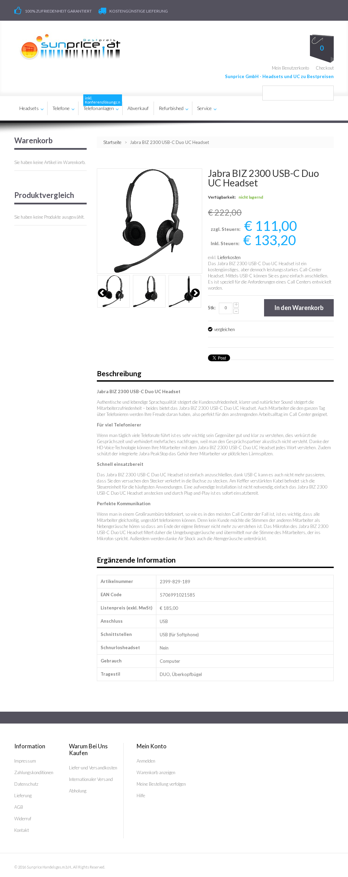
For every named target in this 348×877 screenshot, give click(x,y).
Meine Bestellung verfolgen (161, 784)
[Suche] (326, 93)
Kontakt (21, 830)
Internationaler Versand (91, 779)
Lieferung (23, 795)
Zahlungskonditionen (33, 772)
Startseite (112, 142)
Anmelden (146, 761)
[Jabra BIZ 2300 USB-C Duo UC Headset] (113, 291)
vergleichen (224, 329)
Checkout (325, 68)
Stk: (211, 307)
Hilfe (141, 795)
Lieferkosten (229, 257)
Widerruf (22, 818)
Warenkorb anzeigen (156, 772)
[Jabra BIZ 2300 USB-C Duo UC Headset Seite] (149, 291)
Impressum (25, 761)
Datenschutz (26, 784)
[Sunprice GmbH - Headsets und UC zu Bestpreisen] (69, 47)
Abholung (77, 790)
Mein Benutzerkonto (290, 68)
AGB (18, 807)
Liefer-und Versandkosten (93, 767)
